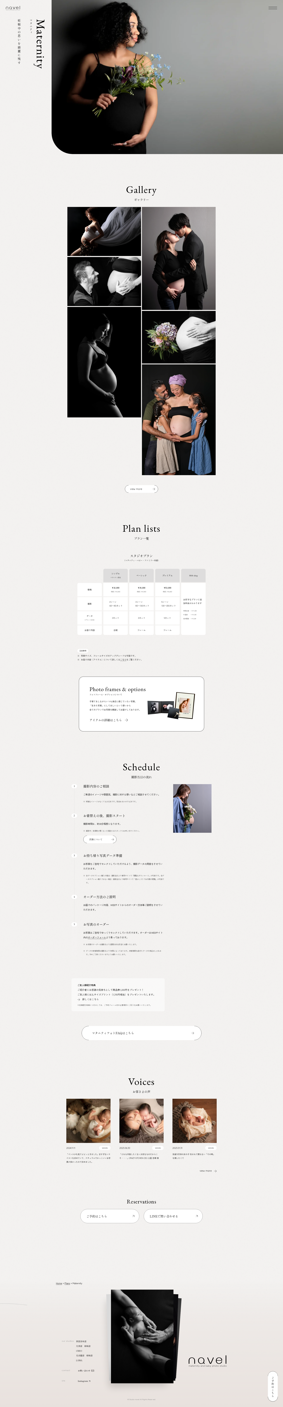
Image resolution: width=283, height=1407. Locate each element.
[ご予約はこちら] (273, 1386)
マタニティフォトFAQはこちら (113, 1033)
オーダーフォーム (97, 937)
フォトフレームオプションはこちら (141, 704)
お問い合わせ (84, 1370)
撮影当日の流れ (18, 1390)
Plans (67, 1283)
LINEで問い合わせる (164, 1216)
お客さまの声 (17, 1394)
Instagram (83, 1380)
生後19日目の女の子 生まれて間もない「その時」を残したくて (193, 1156)
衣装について (95, 839)
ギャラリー (16, 1382)
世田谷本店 (81, 1341)
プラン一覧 (16, 1386)
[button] (142, 1333)
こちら (123, 659)
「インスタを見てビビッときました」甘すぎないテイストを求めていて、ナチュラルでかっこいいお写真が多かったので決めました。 (88, 1158)
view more (136, 489)
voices (105, 1148)
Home (59, 1283)
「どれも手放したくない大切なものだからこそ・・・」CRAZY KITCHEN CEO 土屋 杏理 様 (140, 1156)
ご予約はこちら (96, 1216)
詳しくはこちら (90, 999)
